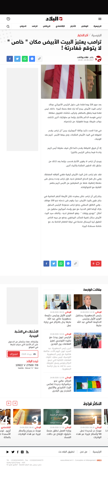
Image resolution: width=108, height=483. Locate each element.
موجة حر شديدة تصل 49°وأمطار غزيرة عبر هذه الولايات (88, 433)
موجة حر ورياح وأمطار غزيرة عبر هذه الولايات (29, 432)
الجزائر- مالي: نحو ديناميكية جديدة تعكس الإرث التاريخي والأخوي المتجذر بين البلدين (59, 386)
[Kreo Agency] (98, 460)
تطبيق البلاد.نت (66, 451)
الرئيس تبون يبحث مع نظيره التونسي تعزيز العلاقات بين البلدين (60, 340)
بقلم (85, 59)
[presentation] (15, 403)
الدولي (23, 26)
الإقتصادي (60, 26)
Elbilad (54, 19)
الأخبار (73, 26)
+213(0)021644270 (36, 460)
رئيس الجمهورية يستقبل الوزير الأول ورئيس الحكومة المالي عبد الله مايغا (88, 320)
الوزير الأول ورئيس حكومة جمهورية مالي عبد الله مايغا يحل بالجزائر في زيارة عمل (57, 320)
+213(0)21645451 (17, 460)
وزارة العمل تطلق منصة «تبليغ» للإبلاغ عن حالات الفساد (58, 433)
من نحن (83, 451)
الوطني (84, 26)
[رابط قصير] (39, 59)
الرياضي (46, 26)
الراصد (35, 26)
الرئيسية (97, 26)
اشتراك (14, 354)
